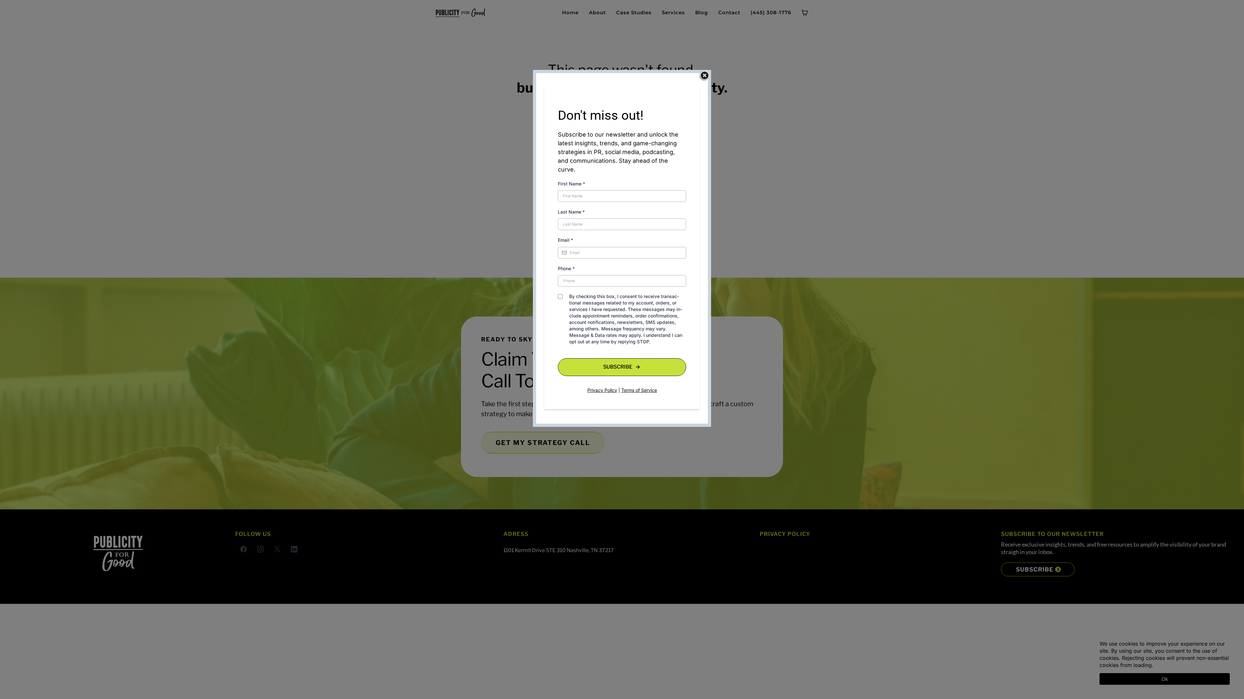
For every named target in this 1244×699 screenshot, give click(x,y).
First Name (571, 183)
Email (565, 240)
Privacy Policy (602, 390)
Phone (566, 268)
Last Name (571, 212)
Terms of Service (639, 390)
